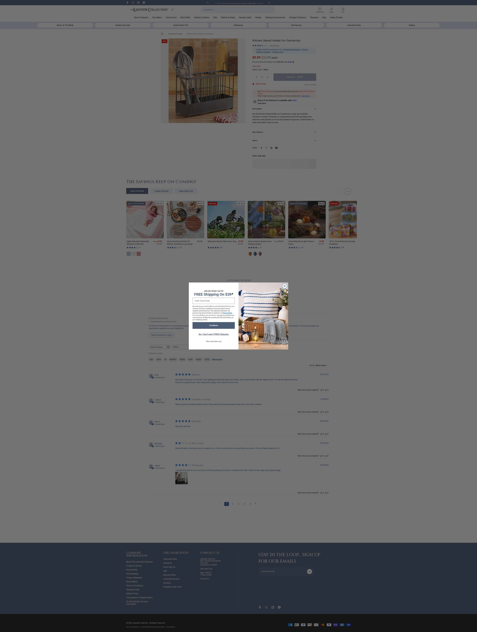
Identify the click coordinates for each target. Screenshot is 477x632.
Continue (213, 325)
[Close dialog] (284, 285)
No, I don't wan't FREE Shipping (214, 334)
